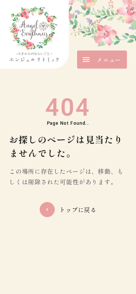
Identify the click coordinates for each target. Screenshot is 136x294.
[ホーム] (34, 34)
